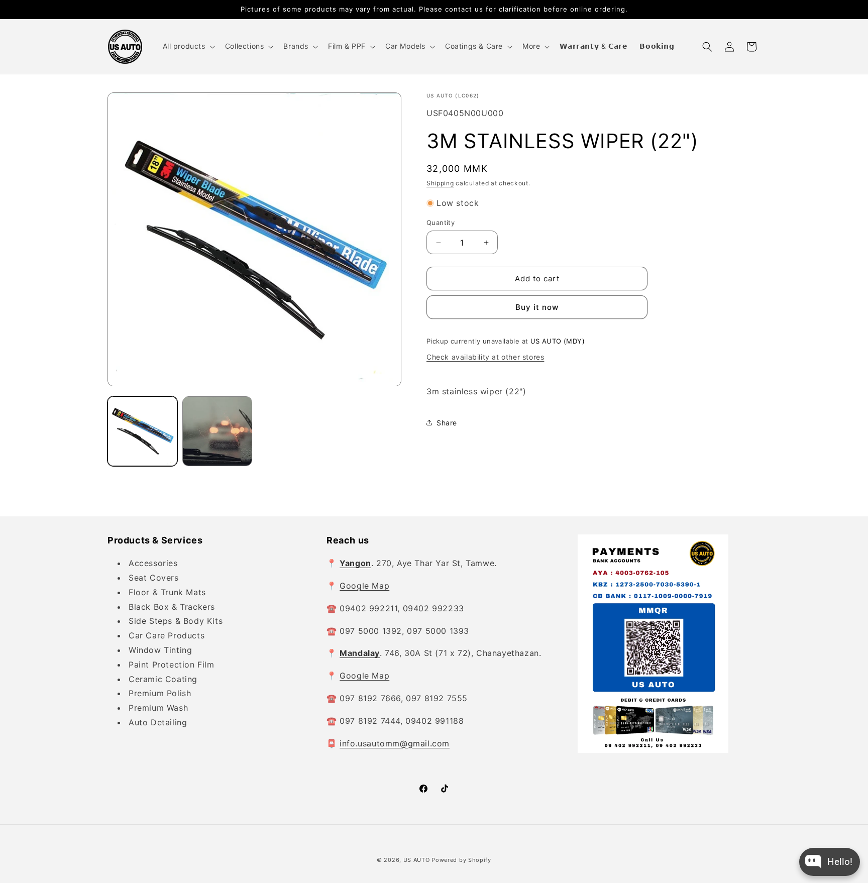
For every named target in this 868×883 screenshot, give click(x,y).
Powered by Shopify (461, 859)
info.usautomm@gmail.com (395, 743)
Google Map (364, 586)
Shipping (440, 183)
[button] (188, 46)
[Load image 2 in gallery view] (217, 431)
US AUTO (416, 859)
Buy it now (537, 307)
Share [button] (447, 422)
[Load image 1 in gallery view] (142, 431)
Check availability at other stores (485, 357)
